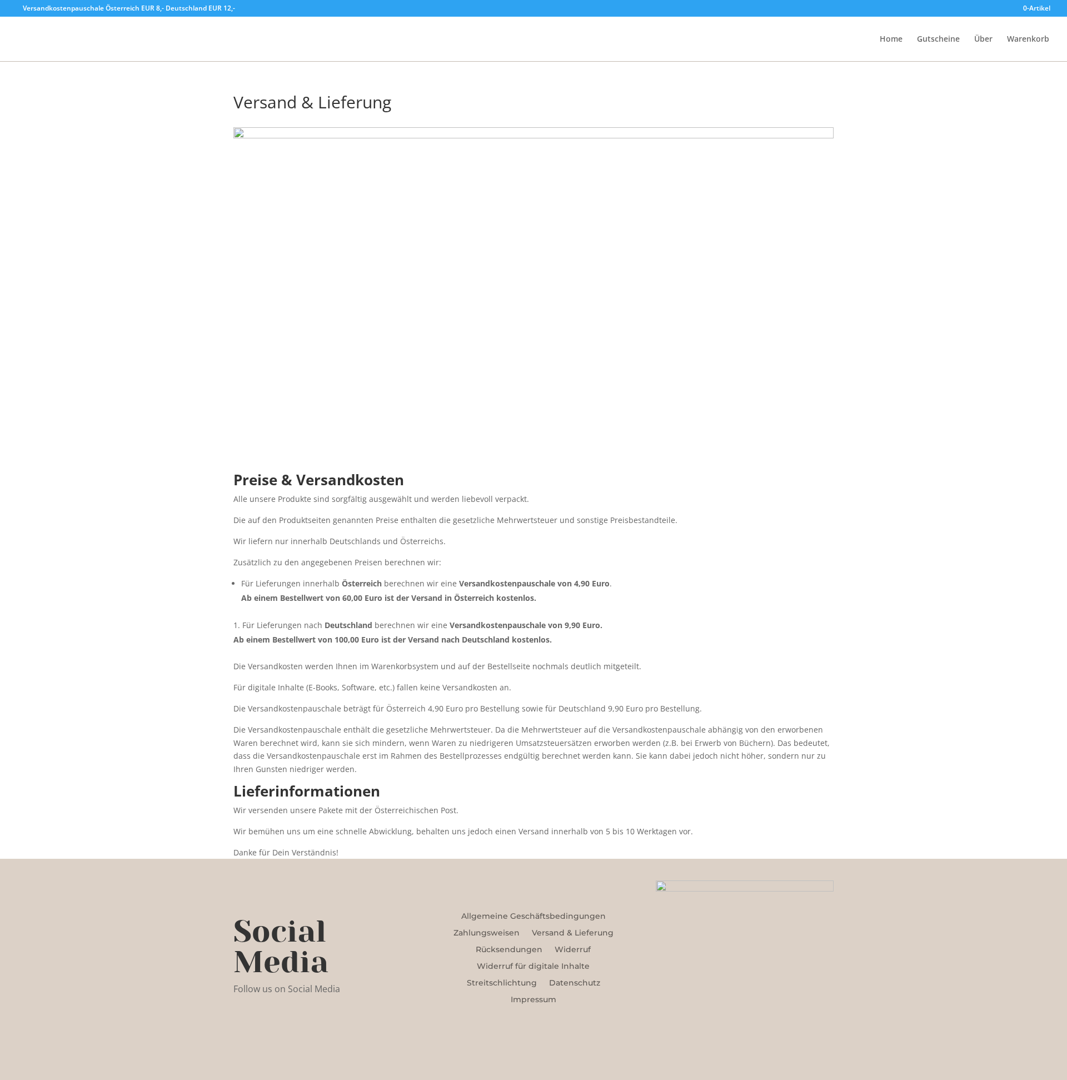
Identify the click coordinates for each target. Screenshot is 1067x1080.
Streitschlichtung (502, 983)
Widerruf (573, 949)
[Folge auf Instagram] (264, 1022)
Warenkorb (1028, 39)
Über (983, 39)
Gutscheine (938, 39)
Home (891, 39)
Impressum (533, 1000)
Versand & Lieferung (573, 933)
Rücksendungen (509, 949)
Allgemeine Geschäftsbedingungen (533, 916)
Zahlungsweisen (486, 933)
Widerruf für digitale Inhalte (533, 966)
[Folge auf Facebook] (242, 1022)
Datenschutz (574, 983)
